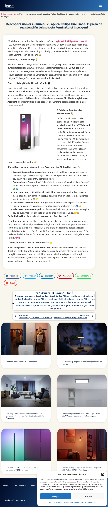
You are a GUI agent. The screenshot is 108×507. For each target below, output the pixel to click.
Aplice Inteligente (26, 295)
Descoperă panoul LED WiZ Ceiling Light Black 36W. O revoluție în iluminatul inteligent (81, 414)
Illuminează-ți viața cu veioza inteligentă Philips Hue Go (82, 362)
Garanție (6, 485)
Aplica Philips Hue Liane (46, 299)
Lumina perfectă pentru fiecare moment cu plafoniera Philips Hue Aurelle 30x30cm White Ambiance (25, 415)
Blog (16, 14)
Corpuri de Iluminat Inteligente (34, 302)
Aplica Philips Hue (24, 299)
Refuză (88, 496)
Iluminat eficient (43, 305)
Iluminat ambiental (81, 302)
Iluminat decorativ (25, 305)
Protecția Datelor (20, 485)
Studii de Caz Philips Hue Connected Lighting (71, 295)
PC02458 (89, 305)
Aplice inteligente (67, 299)
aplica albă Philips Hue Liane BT (71, 41)
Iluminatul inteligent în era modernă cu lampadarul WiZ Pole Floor (22, 468)
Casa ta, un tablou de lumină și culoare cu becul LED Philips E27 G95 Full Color (81, 468)
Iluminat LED (78, 305)
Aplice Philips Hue (86, 299)
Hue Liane (55, 302)
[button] (102, 474)
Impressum (91, 502)
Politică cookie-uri (55, 502)
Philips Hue (55, 308)
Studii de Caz (42, 295)
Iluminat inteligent (61, 305)
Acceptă (55, 496)
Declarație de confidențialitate (74, 502)
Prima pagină (6, 14)
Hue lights (66, 302)
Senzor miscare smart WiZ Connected (21, 361)
